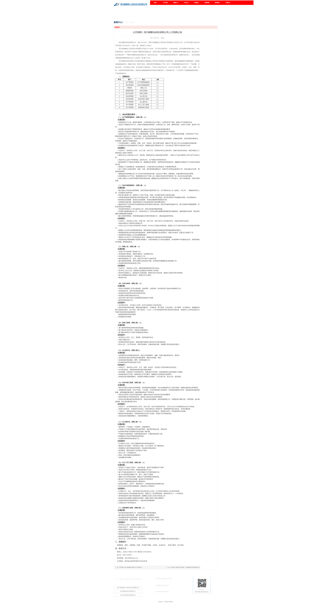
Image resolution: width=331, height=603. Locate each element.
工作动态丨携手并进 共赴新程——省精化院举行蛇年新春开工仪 (185, 567)
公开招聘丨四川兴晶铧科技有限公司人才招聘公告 (130, 567)
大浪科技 (166, 601)
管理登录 (171, 601)
